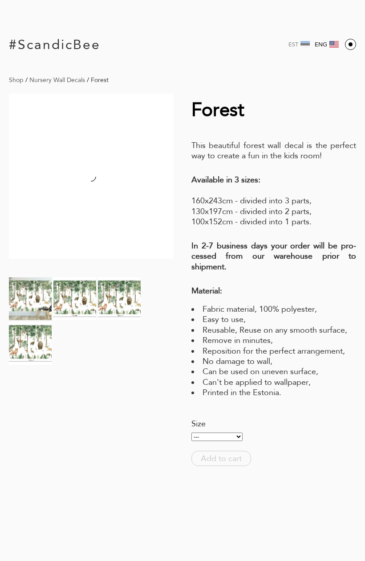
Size (198, 424)
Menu (350, 44)
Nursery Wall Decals (57, 80)
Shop (16, 80)
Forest (100, 80)
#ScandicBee (55, 44)
